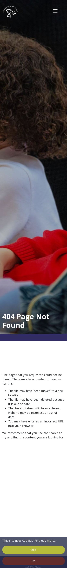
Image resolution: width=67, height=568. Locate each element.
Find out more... (45, 540)
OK (33, 561)
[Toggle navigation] (55, 10)
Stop (33, 550)
